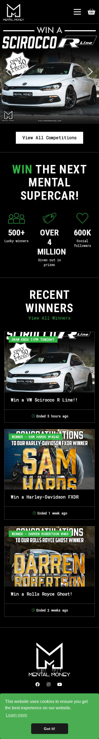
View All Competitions (49, 137)
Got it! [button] (49, 729)
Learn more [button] (16, 715)
